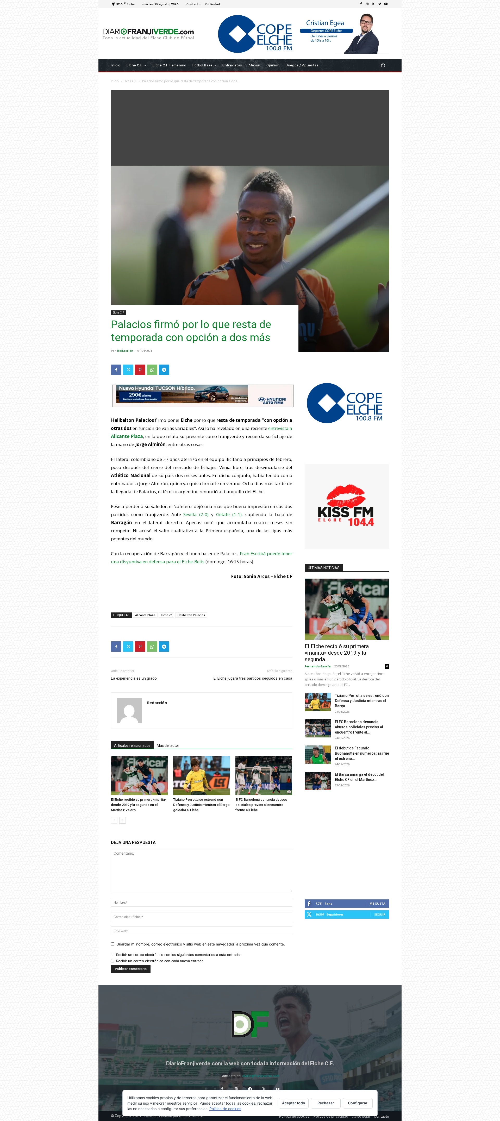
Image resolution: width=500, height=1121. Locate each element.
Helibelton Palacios (191, 615)
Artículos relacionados (132, 745)
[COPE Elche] (293, 34)
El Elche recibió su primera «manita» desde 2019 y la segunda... (337, 652)
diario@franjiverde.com (260, 1076)
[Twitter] (373, 4)
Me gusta (377, 903)
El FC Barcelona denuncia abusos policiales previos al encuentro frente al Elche (261, 805)
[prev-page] (114, 820)
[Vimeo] (380, 4)
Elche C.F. (130, 81)
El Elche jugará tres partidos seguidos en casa (253, 678)
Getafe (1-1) (229, 514)
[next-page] (122, 820)
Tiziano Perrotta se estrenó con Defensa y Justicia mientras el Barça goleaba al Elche (201, 805)
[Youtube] (386, 4)
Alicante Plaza (145, 615)
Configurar (357, 1103)
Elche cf (166, 615)
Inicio (115, 81)
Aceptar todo (293, 1103)
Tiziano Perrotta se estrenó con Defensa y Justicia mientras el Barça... (362, 700)
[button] (383, 65)
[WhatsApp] (152, 370)
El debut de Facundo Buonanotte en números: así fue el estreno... (362, 753)
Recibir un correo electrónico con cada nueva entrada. (160, 961)
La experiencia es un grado (134, 678)
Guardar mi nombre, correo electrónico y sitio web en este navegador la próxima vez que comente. (200, 944)
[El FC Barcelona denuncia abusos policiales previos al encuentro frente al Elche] (263, 775)
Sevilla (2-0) (196, 514)
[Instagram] (367, 4)
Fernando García (318, 666)
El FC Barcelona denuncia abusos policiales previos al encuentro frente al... (359, 727)
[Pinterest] (140, 370)
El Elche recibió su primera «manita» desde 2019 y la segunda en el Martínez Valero (138, 805)
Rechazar (325, 1103)
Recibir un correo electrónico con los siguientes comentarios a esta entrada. (178, 955)
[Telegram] (164, 370)
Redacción (125, 351)
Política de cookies (225, 1108)
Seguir (379, 914)
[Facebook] (361, 4)
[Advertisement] (250, 126)
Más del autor (168, 745)
